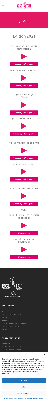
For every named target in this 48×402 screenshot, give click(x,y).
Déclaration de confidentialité (28, 399)
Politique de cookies (10, 399)
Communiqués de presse (11, 314)
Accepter (24, 380)
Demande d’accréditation (12, 326)
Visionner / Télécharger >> (24, 64)
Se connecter (7, 330)
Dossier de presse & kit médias (14, 323)
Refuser (24, 387)
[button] (44, 354)
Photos (5, 317)
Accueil (4, 311)
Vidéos (4, 320)
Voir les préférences (24, 393)
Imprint (41, 399)
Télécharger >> (24, 233)
